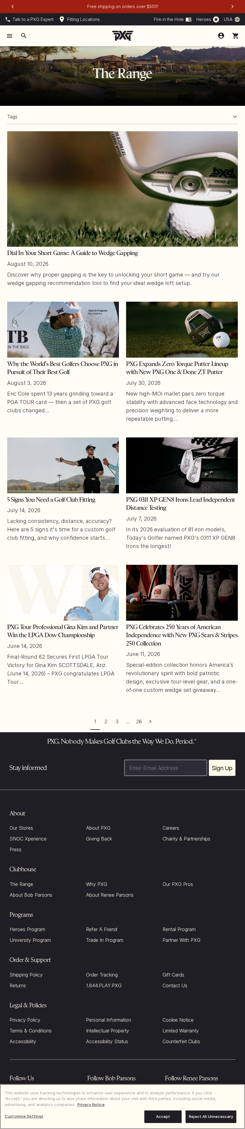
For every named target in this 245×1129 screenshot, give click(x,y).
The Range (21, 884)
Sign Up (222, 768)
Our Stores (21, 828)
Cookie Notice (178, 1020)
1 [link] (95, 721)
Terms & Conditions (31, 1031)
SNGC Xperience (28, 839)
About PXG (98, 828)
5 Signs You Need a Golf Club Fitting (51, 499)
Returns (18, 985)
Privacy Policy (25, 1020)
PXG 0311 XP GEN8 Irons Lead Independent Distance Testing (180, 503)
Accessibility (23, 1041)
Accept (163, 1116)
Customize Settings (24, 1116)
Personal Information (108, 1020)
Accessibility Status (107, 1041)
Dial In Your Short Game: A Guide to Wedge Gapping (72, 253)
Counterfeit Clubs (181, 1041)
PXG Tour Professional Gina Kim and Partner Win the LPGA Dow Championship (63, 631)
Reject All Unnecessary (211, 1116)
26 (139, 721)
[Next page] (150, 721)
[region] (122, 1106)
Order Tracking (102, 975)
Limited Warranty (181, 1031)
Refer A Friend (101, 929)
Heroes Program (27, 929)
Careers (171, 828)
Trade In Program (104, 940)
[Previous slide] (12, 6)
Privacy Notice (91, 1104)
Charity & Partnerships (186, 839)
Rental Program (179, 929)
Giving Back (99, 839)
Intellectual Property (107, 1031)
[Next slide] (232, 6)
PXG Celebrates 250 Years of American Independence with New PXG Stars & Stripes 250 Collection (182, 635)
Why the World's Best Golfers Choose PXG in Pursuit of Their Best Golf (62, 368)
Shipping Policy (26, 975)
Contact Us (175, 985)
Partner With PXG (181, 940)
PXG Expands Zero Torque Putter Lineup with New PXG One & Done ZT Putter (177, 368)
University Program (30, 940)
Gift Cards (173, 975)
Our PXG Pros (178, 884)
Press (16, 849)
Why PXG (96, 884)
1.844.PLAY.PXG (104, 985)
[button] (235, 36)
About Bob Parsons (31, 895)
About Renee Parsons (110, 895)
